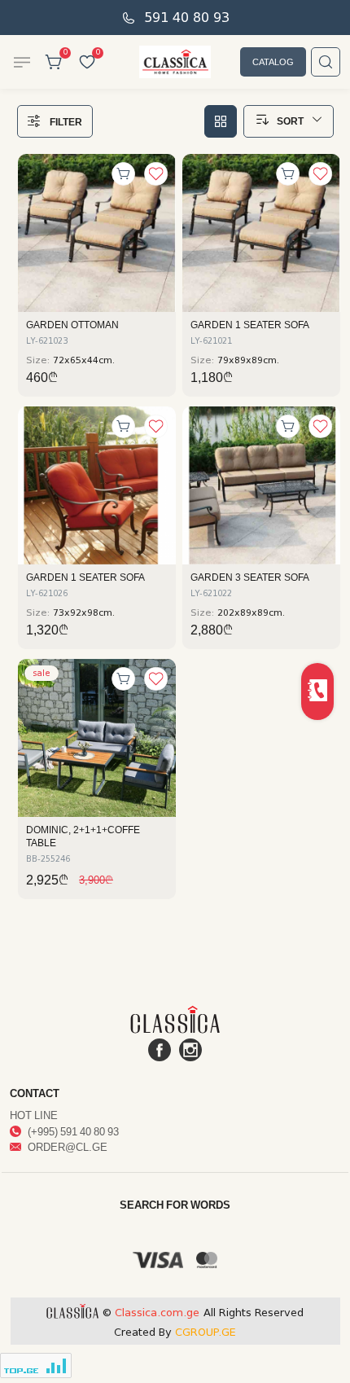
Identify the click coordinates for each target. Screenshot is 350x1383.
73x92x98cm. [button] (84, 613)
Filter (66, 122)
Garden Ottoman (72, 324)
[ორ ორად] (220, 121)
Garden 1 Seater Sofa (249, 324)
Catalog (273, 61)
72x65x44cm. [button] (84, 360)
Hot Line (34, 1115)
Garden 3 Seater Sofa (249, 577)
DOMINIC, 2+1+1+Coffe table (83, 836)
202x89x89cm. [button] (251, 613)
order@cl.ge (66, 1146)
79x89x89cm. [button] (248, 360)
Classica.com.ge (157, 1312)
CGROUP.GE (205, 1332)
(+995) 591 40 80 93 (72, 1131)
